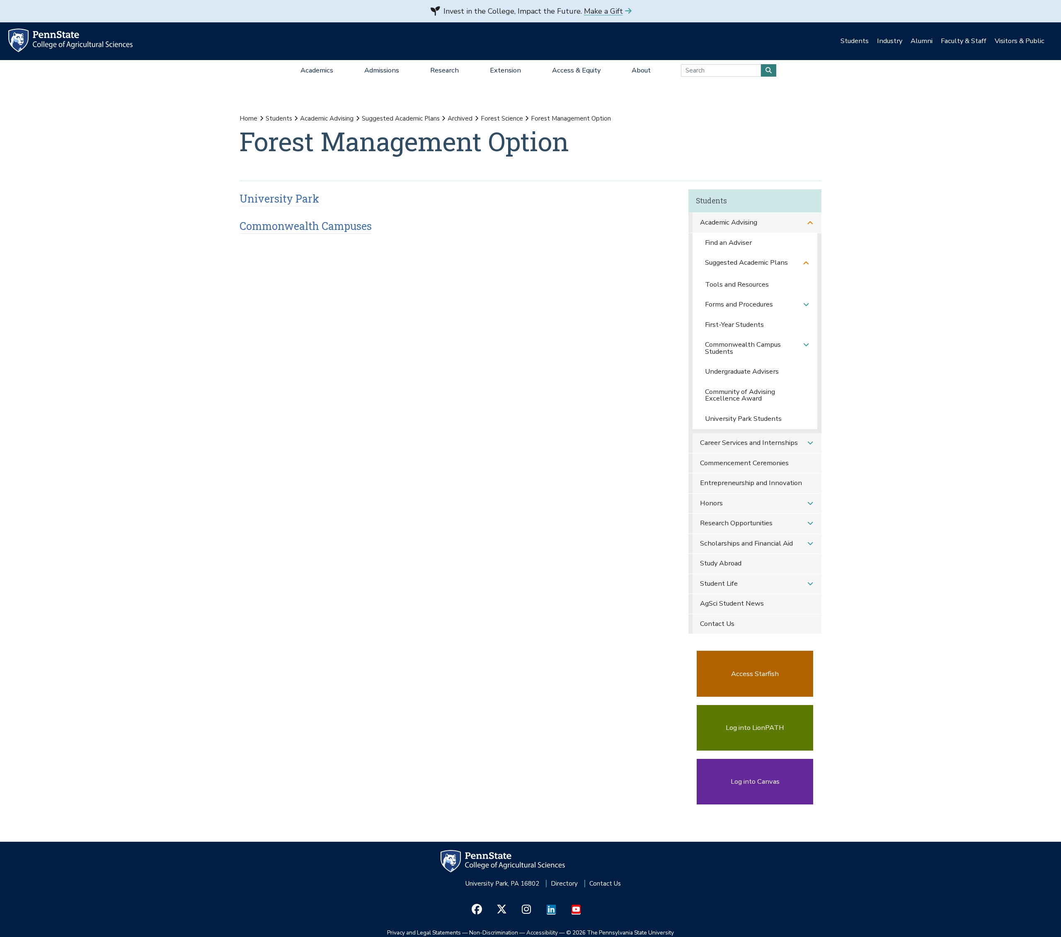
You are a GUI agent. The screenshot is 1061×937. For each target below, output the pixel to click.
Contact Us (717, 623)
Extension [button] (505, 70)
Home (248, 118)
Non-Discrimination (493, 933)
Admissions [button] (381, 70)
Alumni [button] (922, 41)
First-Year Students (734, 324)
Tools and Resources (737, 284)
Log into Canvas (755, 781)
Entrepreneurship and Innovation (751, 483)
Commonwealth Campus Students (743, 348)
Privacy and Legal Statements (424, 933)
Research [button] (444, 70)
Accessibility (542, 933)
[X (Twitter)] (501, 909)
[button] (810, 222)
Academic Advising (327, 118)
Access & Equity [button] (576, 70)
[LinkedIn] (551, 909)
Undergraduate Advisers (742, 371)
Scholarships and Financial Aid (746, 543)
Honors (711, 503)
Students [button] (855, 41)
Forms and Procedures (739, 304)
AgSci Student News (732, 603)
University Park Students (743, 418)
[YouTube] (576, 909)
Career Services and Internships (749, 442)
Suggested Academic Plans (401, 118)
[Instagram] (526, 909)
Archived (460, 118)
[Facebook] (476, 909)
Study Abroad (720, 563)
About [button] (641, 70)
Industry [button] (889, 41)
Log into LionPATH (755, 727)
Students (279, 118)
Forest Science (502, 118)
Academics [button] (316, 70)
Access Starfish (755, 674)
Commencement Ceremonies (744, 463)
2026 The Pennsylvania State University (620, 933)
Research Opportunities (736, 523)
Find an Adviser (728, 242)
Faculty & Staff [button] (963, 41)
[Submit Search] (768, 70)
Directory (564, 883)
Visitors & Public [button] (1019, 41)
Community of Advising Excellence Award (740, 395)
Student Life (719, 583)
